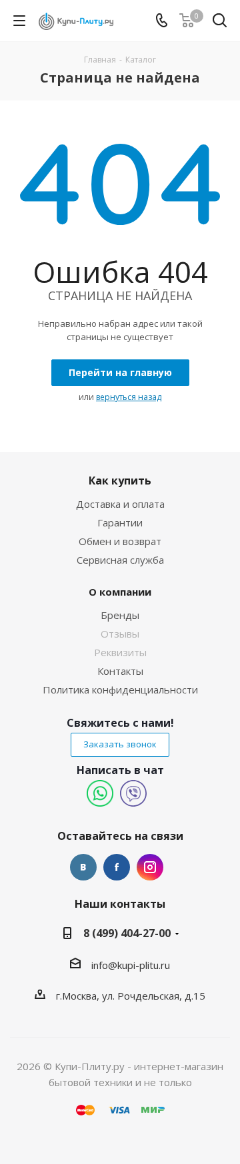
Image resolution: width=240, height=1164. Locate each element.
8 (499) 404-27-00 (127, 933)
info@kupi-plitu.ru (130, 965)
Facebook (116, 867)
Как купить (120, 480)
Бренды (120, 615)
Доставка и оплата (120, 503)
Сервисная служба (120, 559)
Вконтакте (83, 867)
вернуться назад (128, 397)
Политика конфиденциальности (120, 689)
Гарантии (120, 522)
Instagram (150, 867)
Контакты (120, 671)
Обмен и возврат (120, 541)
